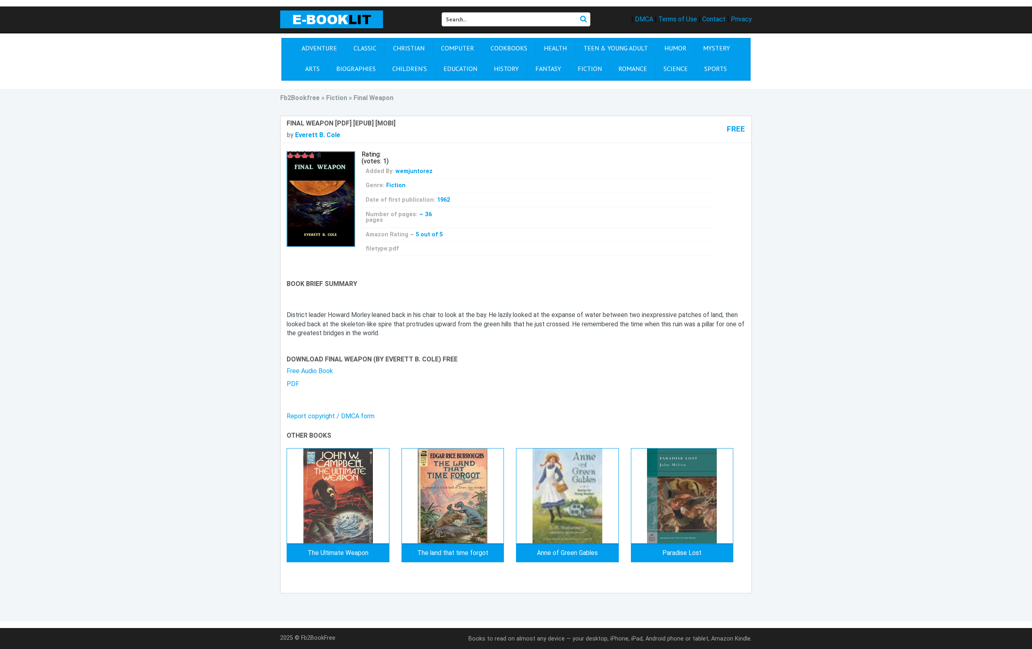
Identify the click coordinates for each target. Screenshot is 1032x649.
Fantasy (548, 69)
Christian (408, 48)
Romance (632, 69)
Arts (312, 69)
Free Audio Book (310, 371)
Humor (675, 48)
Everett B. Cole (317, 135)
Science (676, 69)
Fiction (590, 69)
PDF (293, 384)
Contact (714, 19)
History (506, 69)
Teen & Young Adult (615, 48)
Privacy (741, 19)
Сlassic (365, 48)
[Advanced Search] (583, 19)
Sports (715, 69)
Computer (457, 48)
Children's (409, 69)
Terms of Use (677, 19)
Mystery (716, 48)
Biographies (356, 69)
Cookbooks (509, 48)
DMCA (644, 19)
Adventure (319, 48)
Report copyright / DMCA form (331, 416)
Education (460, 69)
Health (555, 48)
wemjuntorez (414, 171)
